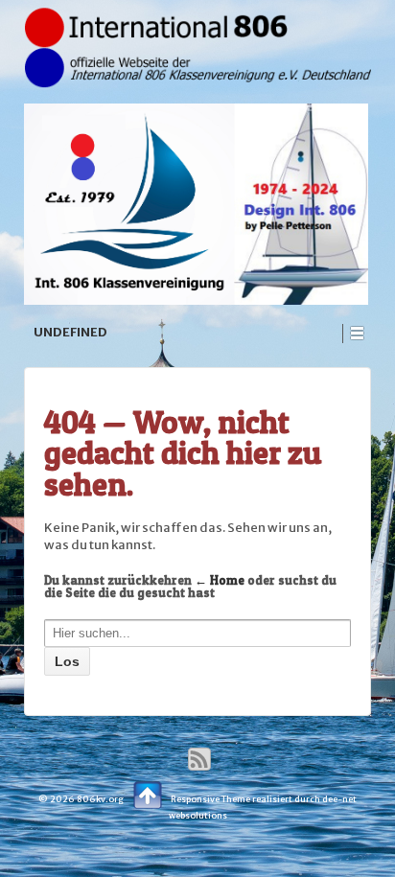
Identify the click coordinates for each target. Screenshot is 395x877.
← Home (219, 580)
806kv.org (100, 799)
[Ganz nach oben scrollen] (147, 792)
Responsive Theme (210, 799)
